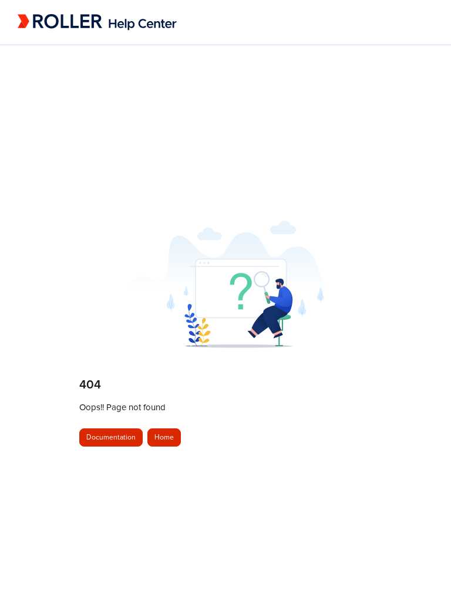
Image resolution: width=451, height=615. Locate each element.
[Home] (97, 22)
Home (164, 437)
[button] (424, 585)
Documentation (111, 437)
